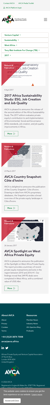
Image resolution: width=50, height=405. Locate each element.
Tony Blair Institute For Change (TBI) (21, 50)
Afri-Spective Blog (33, 327)
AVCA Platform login (13, 8)
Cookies (4, 327)
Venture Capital (11, 35)
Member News (32, 320)
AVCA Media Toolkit (26, 3)
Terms (3, 331)
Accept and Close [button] (12, 400)
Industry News (32, 323)
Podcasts (30, 331)
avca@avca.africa (10, 341)
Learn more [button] (37, 394)
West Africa (10, 45)
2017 (6, 55)
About (3, 320)
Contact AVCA (9, 3)
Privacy (4, 323)
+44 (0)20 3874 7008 (12, 336)
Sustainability (10, 40)
